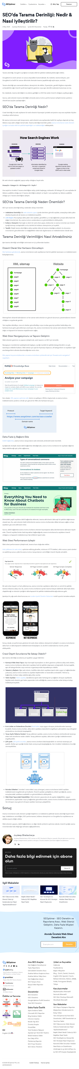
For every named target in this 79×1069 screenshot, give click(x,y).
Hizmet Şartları (45, 1063)
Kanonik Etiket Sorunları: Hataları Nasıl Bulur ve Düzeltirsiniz (67, 899)
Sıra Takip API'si (33, 1038)
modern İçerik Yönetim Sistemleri (41, 596)
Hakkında (56, 965)
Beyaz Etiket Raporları (35, 985)
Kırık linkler (35, 726)
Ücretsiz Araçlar (33, 1024)
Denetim (69, 944)
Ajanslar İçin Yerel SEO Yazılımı (38, 1033)
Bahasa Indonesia (59, 979)
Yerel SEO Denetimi (35, 1003)
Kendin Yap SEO (33, 1022)
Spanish (65, 976)
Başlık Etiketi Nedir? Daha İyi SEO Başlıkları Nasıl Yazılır (29, 899)
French (71, 976)
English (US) (57, 976)
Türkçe (55, 984)
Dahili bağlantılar (8, 441)
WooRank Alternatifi (60, 1000)
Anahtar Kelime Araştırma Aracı (38, 973)
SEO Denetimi (33, 995)
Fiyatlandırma (32, 4)
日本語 (74, 979)
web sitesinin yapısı (30, 213)
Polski (55, 981)
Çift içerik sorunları (19, 742)
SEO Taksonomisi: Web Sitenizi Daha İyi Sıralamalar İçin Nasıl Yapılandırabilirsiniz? (10, 901)
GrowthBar (31, 1027)
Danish (65, 973)
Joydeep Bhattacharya (19, 27)
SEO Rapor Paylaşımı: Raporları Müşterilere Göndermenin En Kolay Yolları (64, 1010)
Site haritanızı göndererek (11, 252)
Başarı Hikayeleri (59, 971)
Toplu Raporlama (34, 968)
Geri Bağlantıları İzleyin (36, 979)
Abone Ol (67, 868)
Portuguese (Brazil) (64, 981)
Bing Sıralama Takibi (35, 1016)
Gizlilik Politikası (34, 1063)
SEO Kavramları (36, 27)
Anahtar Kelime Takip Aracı (37, 976)
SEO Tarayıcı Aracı (34, 982)
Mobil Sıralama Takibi (35, 1036)
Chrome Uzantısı (33, 1019)
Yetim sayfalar (21, 678)
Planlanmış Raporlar (35, 1041)
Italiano (68, 979)
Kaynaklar (41, 4)
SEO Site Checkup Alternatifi (63, 997)
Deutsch (71, 973)
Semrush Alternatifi (60, 994)
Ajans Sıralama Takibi (35, 1010)
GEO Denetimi (33, 998)
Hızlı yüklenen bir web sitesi (12, 549)
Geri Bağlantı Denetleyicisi (37, 965)
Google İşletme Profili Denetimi (39, 1000)
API (29, 987)
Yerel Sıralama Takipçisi (36, 1030)
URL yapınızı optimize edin (19, 398)
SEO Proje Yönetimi (34, 1044)
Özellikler (23, 4)
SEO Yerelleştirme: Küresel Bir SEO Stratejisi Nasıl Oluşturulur (48, 899)
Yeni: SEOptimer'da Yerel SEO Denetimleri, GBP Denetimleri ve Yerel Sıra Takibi (64, 1018)
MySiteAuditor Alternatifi (62, 992)
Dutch (60, 973)
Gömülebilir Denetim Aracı (37, 971)
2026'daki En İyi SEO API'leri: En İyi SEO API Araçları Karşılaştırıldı (64, 1050)
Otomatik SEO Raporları (36, 1013)
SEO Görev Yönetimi (35, 1047)
